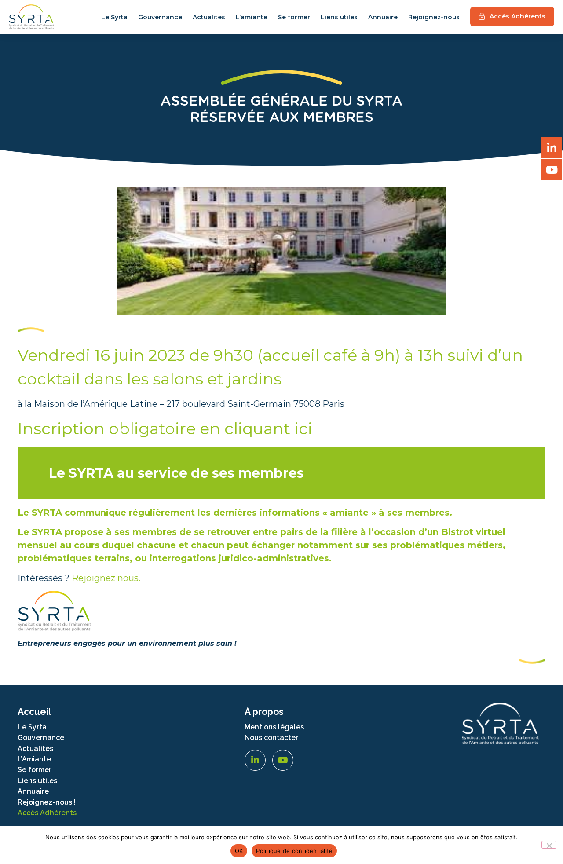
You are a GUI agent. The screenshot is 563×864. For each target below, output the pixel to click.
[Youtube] (282, 760)
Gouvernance (160, 17)
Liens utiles (339, 17)
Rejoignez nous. (106, 578)
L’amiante (251, 17)
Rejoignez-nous (434, 17)
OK (239, 850)
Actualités (209, 17)
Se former (294, 17)
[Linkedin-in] (255, 760)
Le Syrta (114, 17)
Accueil (34, 711)
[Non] (548, 845)
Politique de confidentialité (294, 850)
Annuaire (383, 17)
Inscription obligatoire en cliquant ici (165, 428)
